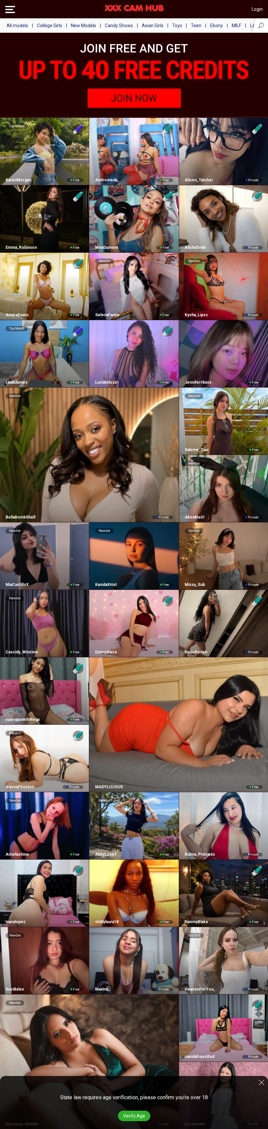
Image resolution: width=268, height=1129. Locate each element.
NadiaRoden (196, 652)
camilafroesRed (199, 1056)
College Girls (49, 25)
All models (17, 25)
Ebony (216, 25)
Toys (177, 25)
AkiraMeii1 (195, 517)
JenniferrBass (198, 382)
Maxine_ (102, 989)
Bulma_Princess (200, 854)
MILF (236, 25)
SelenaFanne (107, 315)
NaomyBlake (196, 922)
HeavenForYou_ (200, 989)
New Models (83, 25)
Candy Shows (119, 25)
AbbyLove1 (105, 854)
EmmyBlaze (106, 652)
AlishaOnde (195, 247)
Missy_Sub (195, 584)
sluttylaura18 (106, 922)
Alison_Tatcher (199, 180)
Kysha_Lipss (196, 315)
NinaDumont (106, 247)
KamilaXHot (105, 584)
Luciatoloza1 (107, 382)
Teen (196, 25)
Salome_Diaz (197, 449)
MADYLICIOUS (109, 787)
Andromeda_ (107, 180)
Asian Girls (152, 25)
